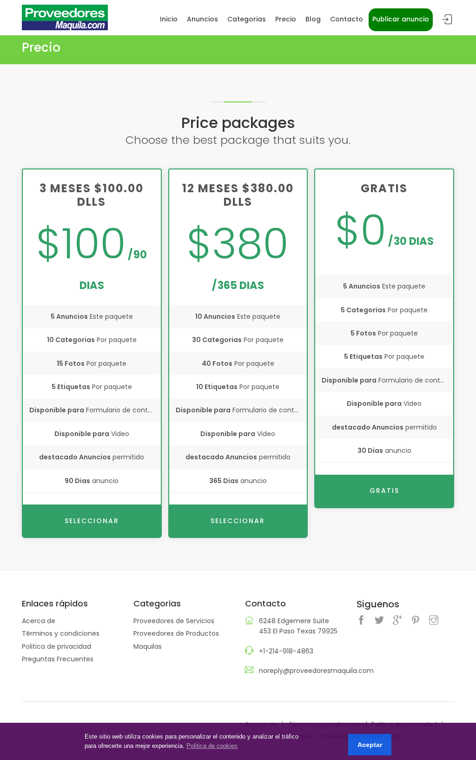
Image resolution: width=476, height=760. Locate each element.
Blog (313, 19)
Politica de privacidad (56, 646)
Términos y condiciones (60, 633)
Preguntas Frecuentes (57, 659)
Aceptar (369, 744)
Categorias (246, 19)
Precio (285, 19)
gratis (384, 490)
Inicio (169, 19)
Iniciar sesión (447, 19)
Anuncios (202, 19)
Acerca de (38, 620)
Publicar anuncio (400, 19)
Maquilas (147, 646)
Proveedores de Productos (176, 633)
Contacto (346, 19)
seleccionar (92, 520)
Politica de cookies (212, 745)
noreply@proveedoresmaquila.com (316, 670)
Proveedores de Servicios (173, 620)
